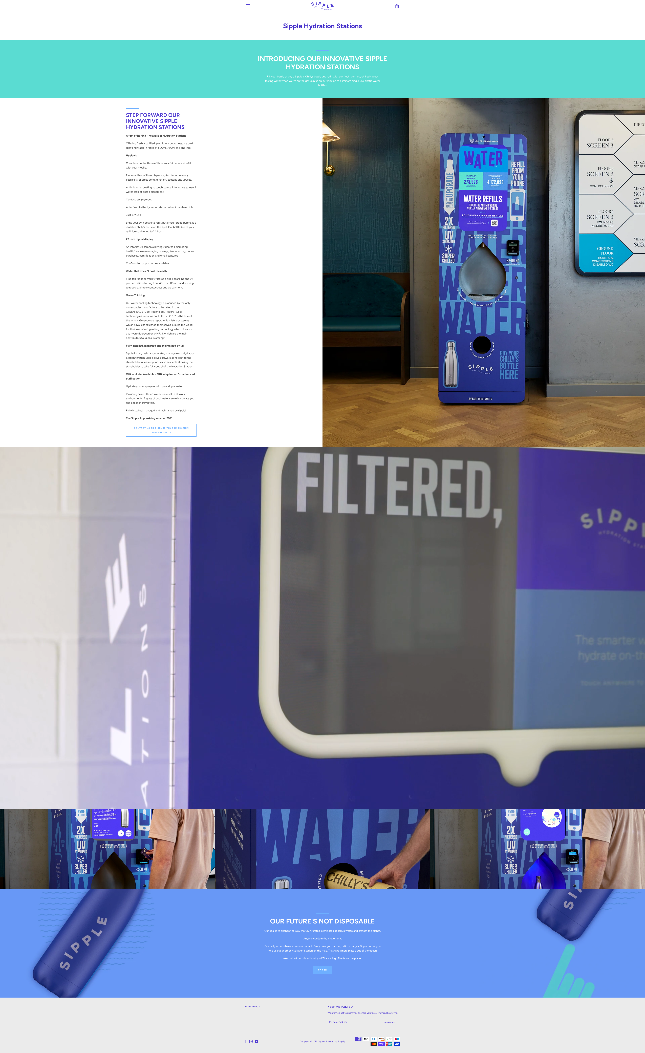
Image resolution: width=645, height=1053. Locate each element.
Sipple (321, 1041)
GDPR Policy (252, 1006)
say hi (322, 970)
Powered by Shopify (335, 1041)
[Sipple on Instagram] (251, 1041)
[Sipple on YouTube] (256, 1041)
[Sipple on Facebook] (245, 1041)
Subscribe (389, 1022)
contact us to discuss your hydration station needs (161, 430)
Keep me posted (340, 1007)
